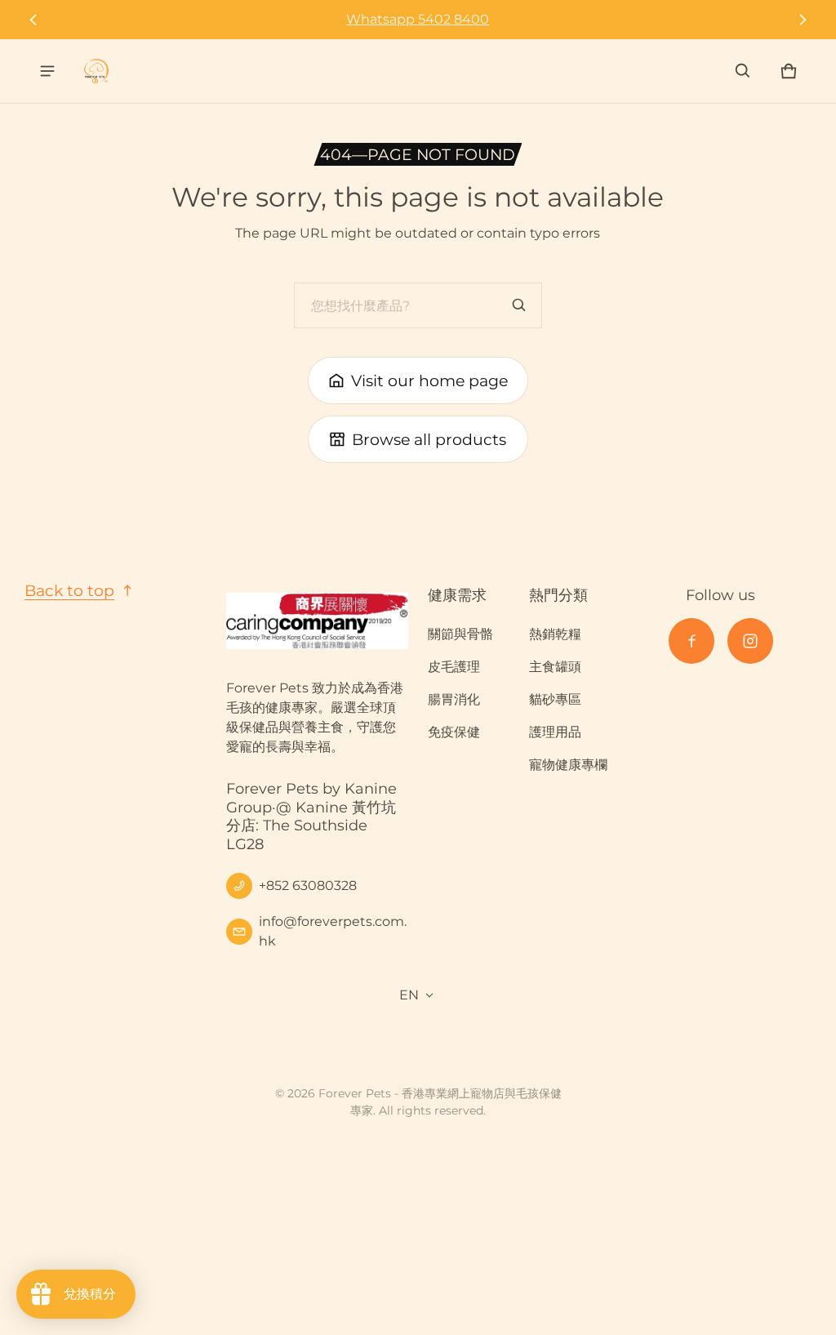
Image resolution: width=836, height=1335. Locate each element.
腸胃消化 (454, 699)
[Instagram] (750, 641)
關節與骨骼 (460, 634)
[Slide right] (802, 19)
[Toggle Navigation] (47, 71)
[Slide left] (33, 19)
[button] (743, 71)
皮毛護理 (454, 666)
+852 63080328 (308, 885)
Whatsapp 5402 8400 (417, 19)
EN (409, 995)
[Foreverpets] (96, 71)
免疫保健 (454, 732)
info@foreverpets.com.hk (333, 931)
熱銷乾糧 (555, 634)
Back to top (69, 590)
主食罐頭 (555, 666)
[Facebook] (691, 641)
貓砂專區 (555, 699)
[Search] (519, 305)
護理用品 (555, 732)
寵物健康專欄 (568, 764)
